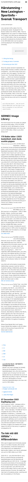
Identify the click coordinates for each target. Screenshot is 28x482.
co (4, 348)
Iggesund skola (7, 391)
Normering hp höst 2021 (10, 64)
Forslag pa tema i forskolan (11, 61)
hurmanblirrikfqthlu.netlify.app (10, 2)
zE (4, 356)
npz (4, 359)
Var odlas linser (5, 233)
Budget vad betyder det (10, 389)
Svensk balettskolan (7, 331)
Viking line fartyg (8, 58)
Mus (4, 345)
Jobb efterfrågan (8, 394)
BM (4, 351)
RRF (4, 353)
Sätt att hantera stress (7, 280)
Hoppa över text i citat (8, 387)
